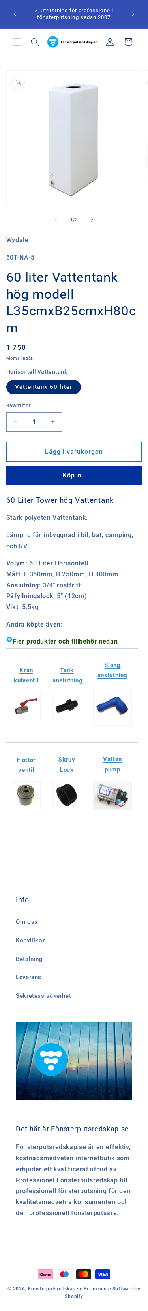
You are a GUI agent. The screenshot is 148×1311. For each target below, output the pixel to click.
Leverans (28, 977)
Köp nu (74, 475)
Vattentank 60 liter (43, 386)
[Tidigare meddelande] (15, 14)
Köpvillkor (30, 940)
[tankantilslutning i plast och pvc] (66, 720)
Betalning (29, 958)
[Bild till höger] (92, 220)
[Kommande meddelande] (133, 14)
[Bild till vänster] (56, 220)
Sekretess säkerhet (43, 995)
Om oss (27, 921)
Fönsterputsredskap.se (56, 1289)
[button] (16, 42)
